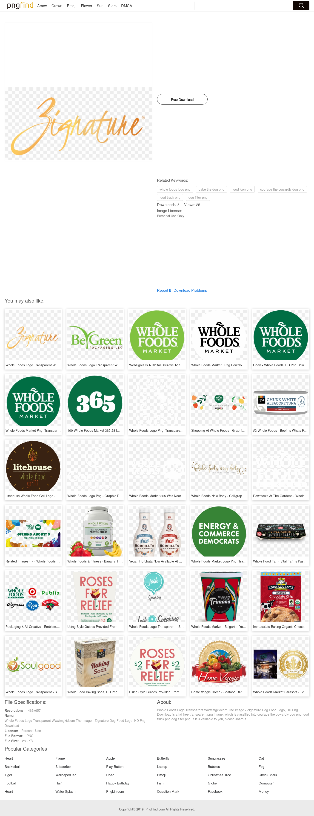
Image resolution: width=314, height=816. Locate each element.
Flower (86, 5)
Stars (112, 5)
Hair (58, 783)
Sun (100, 5)
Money (264, 791)
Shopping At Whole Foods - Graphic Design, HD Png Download (237, 430)
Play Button (114, 766)
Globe (212, 783)
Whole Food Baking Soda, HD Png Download (100, 692)
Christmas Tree (219, 774)
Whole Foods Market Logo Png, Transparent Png (227, 561)
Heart (9, 758)
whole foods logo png (175, 189)
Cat (261, 758)
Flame (60, 758)
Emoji (71, 5)
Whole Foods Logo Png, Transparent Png (159, 430)
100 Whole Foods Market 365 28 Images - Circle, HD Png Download (117, 430)
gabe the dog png (211, 189)
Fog (261, 766)
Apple (110, 758)
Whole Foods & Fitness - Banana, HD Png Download (105, 561)
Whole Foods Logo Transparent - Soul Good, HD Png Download (52, 692)
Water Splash (65, 791)
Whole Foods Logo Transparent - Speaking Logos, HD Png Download (179, 626)
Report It (164, 290)
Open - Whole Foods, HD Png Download (282, 365)
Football (10, 783)
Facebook (215, 791)
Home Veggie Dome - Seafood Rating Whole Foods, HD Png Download (243, 692)
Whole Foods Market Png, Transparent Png (37, 430)
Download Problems (190, 290)
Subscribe (63, 766)
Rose (110, 774)
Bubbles (214, 766)
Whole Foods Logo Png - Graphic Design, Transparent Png (110, 495)
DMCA (126, 5)
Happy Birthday (117, 783)
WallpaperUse (65, 774)
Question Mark (168, 791)
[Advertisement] (78, 55)
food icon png (242, 189)
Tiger (8, 774)
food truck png (170, 197)
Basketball (12, 766)
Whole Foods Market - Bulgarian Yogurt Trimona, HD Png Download (240, 626)
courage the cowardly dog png (282, 189)
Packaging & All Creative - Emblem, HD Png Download (45, 626)
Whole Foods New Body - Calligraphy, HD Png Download (232, 495)
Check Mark (268, 774)
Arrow (42, 5)
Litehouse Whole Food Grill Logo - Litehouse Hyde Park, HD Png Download (60, 495)
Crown (56, 5)
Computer (266, 783)
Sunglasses (217, 758)
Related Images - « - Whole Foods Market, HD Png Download (50, 561)
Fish (160, 783)
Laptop (162, 766)
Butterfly (163, 758)
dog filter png (198, 197)
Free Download (182, 99)
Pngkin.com (115, 791)
